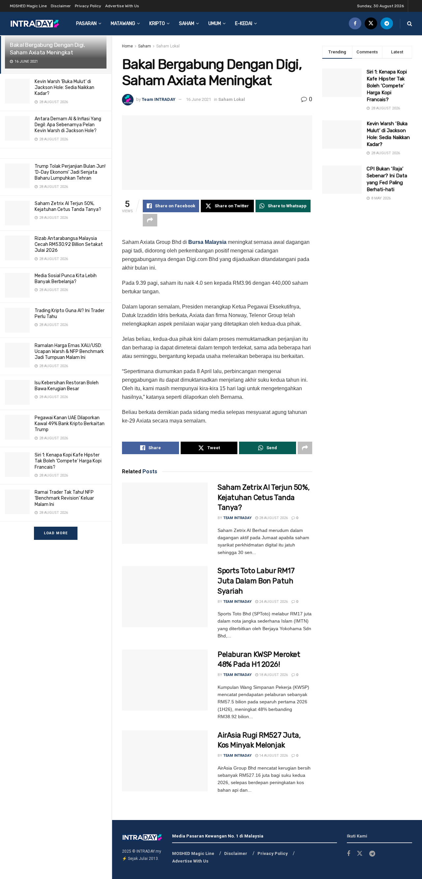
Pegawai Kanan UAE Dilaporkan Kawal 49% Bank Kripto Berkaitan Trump (70, 423)
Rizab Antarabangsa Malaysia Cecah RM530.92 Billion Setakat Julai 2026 (69, 244)
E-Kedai (243, 23)
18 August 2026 (273, 675)
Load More (56, 533)
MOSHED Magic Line (28, 6)
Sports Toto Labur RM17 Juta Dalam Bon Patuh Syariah (256, 581)
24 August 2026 (273, 602)
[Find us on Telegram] (386, 23)
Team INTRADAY (158, 99)
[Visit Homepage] (34, 23)
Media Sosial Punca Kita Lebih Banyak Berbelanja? (66, 278)
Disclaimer (61, 6)
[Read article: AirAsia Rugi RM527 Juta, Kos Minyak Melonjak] (165, 761)
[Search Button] (409, 23)
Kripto (157, 23)
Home (127, 46)
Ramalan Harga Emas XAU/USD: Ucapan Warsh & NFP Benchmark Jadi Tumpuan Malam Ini (69, 351)
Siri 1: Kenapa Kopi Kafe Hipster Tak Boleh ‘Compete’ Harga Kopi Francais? (68, 461)
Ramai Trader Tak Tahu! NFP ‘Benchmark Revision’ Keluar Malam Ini (64, 498)
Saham (186, 23)
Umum (214, 23)
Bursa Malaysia (207, 242)
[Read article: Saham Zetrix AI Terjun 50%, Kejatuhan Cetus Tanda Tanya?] (165, 513)
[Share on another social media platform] (150, 220)
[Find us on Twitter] (371, 23)
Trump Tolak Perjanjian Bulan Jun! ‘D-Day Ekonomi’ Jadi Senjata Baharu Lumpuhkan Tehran (70, 172)
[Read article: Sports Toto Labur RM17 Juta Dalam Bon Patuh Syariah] (165, 596)
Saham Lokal (168, 46)
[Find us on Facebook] (355, 23)
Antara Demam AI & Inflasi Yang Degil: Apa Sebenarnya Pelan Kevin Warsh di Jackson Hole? (68, 124)
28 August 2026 (273, 518)
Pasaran (86, 23)
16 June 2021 (198, 99)
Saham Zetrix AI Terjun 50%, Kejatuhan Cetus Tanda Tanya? (68, 206)
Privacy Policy (88, 6)
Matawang (123, 23)
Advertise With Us (122, 6)
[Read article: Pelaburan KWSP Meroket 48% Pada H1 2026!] (165, 680)
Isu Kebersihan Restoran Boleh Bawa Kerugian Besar (67, 386)
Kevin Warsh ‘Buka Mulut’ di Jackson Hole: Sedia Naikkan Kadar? (64, 87)
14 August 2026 (273, 755)
